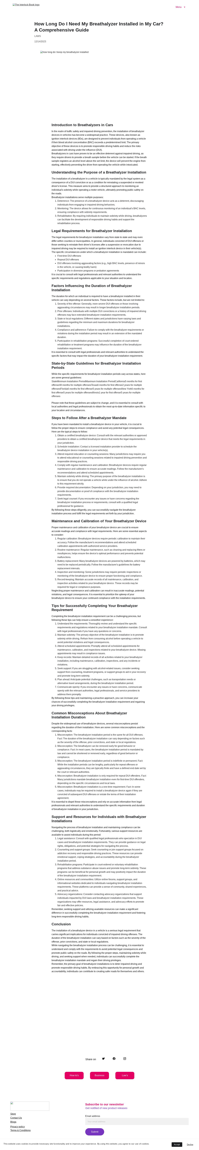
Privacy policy (17, 1126)
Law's (125, 1075)
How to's (74, 1075)
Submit (94, 1132)
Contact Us (16, 1118)
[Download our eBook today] (92, 1041)
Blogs (13, 1122)
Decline (190, 1144)
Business (99, 1075)
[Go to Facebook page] (115, 1058)
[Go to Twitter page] (105, 1058)
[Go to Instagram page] (124, 1058)
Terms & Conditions (20, 1130)
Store (13, 1114)
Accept (177, 1144)
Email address (92, 1116)
